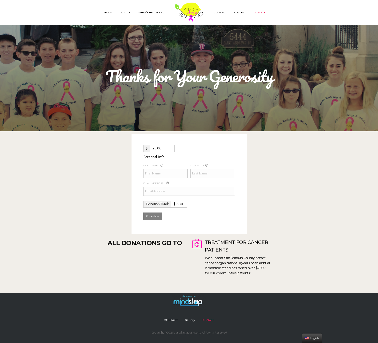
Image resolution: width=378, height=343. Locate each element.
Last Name (197, 165)
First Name (151, 165)
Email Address (154, 183)
